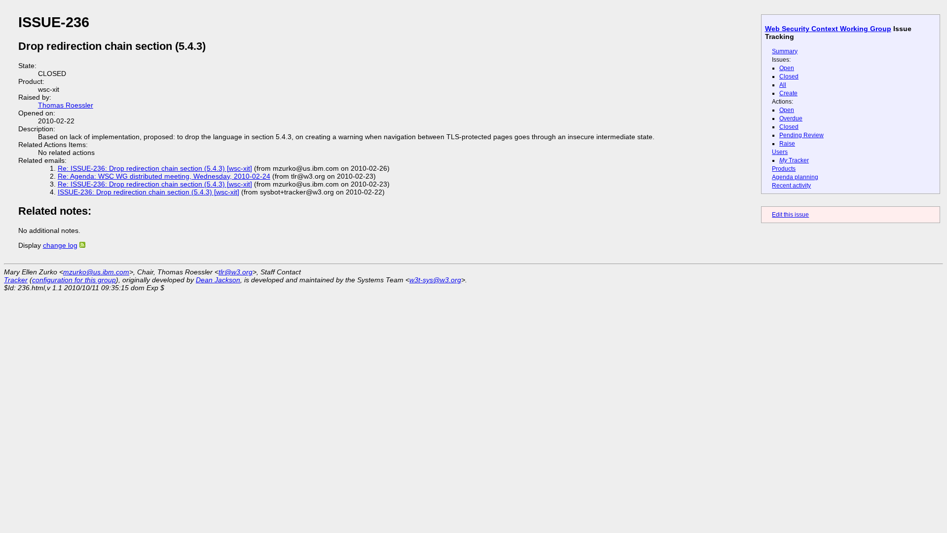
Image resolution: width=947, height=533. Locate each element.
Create (788, 93)
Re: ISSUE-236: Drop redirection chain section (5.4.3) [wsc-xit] (155, 168)
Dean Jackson (218, 280)
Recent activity (791, 185)
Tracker (794, 160)
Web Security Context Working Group (828, 29)
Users (780, 152)
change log (60, 245)
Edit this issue (790, 214)
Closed (789, 76)
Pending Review (801, 135)
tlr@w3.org (236, 272)
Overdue (790, 118)
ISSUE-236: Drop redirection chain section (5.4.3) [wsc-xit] (148, 192)
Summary (785, 51)
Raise (787, 143)
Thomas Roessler (65, 105)
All (782, 84)
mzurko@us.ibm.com (96, 272)
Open (786, 68)
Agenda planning (795, 177)
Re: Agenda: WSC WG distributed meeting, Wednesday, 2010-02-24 (164, 176)
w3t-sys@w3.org (435, 280)
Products (784, 168)
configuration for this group (74, 280)
